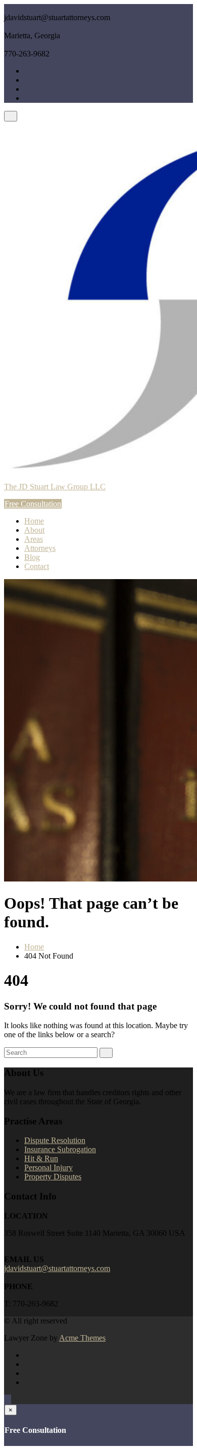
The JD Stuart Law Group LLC (55, 486)
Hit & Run (41, 1158)
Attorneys (40, 548)
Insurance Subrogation (60, 1149)
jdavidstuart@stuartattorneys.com (57, 1268)
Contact (36, 566)
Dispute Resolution (54, 1140)
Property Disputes (52, 1176)
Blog (32, 557)
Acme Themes (82, 1338)
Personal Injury (48, 1167)
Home (34, 521)
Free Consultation (33, 503)
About (34, 530)
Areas (33, 539)
